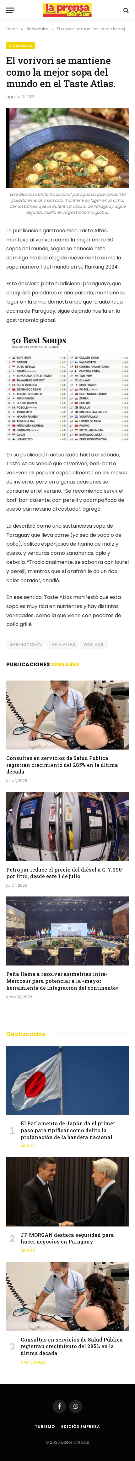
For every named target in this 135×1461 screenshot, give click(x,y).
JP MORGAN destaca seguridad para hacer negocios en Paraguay (67, 1238)
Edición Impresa (80, 1426)
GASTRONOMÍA (25, 644)
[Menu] (10, 10)
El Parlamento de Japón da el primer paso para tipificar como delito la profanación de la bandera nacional (68, 1130)
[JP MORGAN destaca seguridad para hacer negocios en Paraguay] (67, 1191)
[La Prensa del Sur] (67, 10)
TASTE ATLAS (62, 644)
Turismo (45, 1426)
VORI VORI (94, 644)
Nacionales (20, 45)
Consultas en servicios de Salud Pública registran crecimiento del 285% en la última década (62, 765)
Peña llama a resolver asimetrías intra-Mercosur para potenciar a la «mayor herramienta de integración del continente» (62, 981)
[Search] (125, 10)
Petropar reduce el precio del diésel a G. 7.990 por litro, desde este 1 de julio (64, 873)
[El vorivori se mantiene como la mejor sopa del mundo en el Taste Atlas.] (67, 148)
